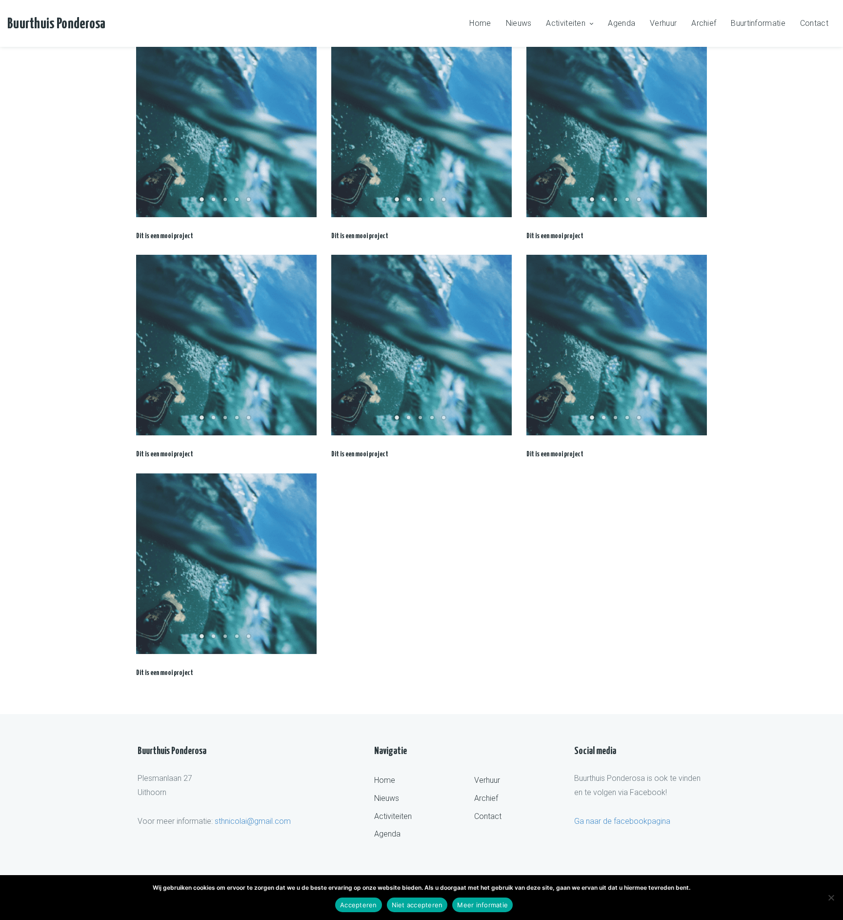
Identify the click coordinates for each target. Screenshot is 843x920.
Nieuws (519, 23)
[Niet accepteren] (831, 897)
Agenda (621, 23)
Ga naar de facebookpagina (622, 821)
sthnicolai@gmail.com (253, 821)
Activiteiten (565, 23)
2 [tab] (215, 202)
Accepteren (358, 905)
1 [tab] (203, 202)
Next (304, 127)
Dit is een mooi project (164, 236)
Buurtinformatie (758, 23)
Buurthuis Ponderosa (56, 24)
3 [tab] (226, 202)
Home (480, 23)
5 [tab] (250, 202)
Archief (703, 23)
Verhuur (663, 23)
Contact (814, 23)
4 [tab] (238, 202)
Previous (148, 127)
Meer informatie (482, 905)
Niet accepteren (417, 905)
